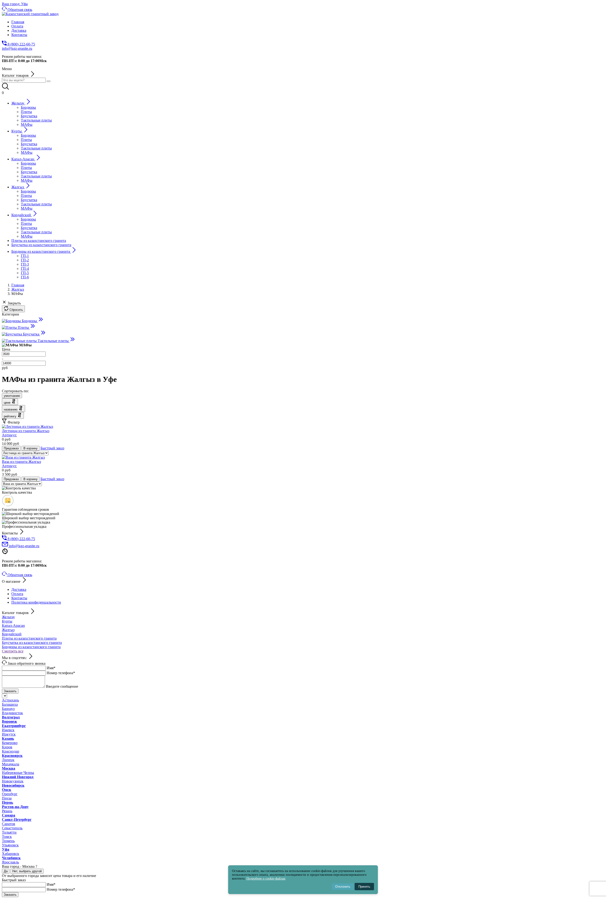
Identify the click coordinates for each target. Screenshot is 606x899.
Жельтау (8, 617)
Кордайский (12, 634)
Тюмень (8, 841)
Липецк (8, 760)
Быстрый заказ (52, 448)
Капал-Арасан (13, 625)
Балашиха (10, 704)
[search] (48, 81)
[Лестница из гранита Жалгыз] (27, 427)
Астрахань (10, 700)
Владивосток (12, 713)
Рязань (7, 811)
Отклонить (342, 886)
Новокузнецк (12, 781)
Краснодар (10, 751)
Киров (7, 747)
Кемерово (10, 743)
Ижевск (8, 730)
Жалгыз (8, 630)
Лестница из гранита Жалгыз (25, 433)
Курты (7, 621)
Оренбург (10, 794)
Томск (7, 837)
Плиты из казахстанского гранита (29, 638)
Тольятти (9, 832)
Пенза (7, 798)
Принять (364, 886)
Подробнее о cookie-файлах (265, 878)
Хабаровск (10, 854)
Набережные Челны (18, 773)
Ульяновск (10, 845)
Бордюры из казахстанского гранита (31, 647)
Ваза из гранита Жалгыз (21, 464)
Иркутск (9, 734)
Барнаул (8, 709)
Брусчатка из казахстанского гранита (32, 643)
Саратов (8, 824)
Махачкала (10, 764)
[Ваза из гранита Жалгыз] (23, 457)
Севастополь (12, 828)
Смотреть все (12, 651)
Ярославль (10, 862)
